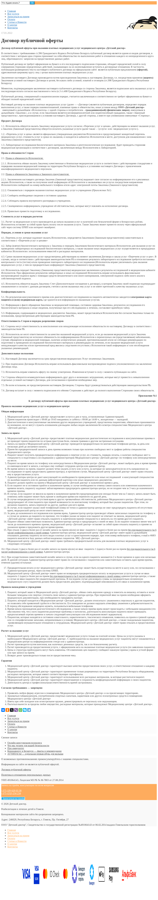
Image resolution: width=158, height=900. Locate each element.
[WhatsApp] (20, 710)
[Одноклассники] (7, 710)
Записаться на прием (18, 16)
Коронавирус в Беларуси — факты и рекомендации (34, 751)
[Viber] (16, 710)
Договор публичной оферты (16, 769)
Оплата (11, 19)
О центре (12, 25)
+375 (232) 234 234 (11, 793)
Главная (11, 11)
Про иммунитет (15, 748)
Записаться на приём (13, 798)
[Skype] (25, 710)
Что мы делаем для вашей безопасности (28, 745)
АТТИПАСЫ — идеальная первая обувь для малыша (35, 754)
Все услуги (13, 13)
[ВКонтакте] (3, 710)
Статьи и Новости (17, 22)
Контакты (12, 27)
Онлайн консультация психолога (24, 742)
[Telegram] (29, 710)
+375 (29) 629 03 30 (11, 790)
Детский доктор (9, 5)
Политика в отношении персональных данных (26, 775)
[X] (12, 710)
